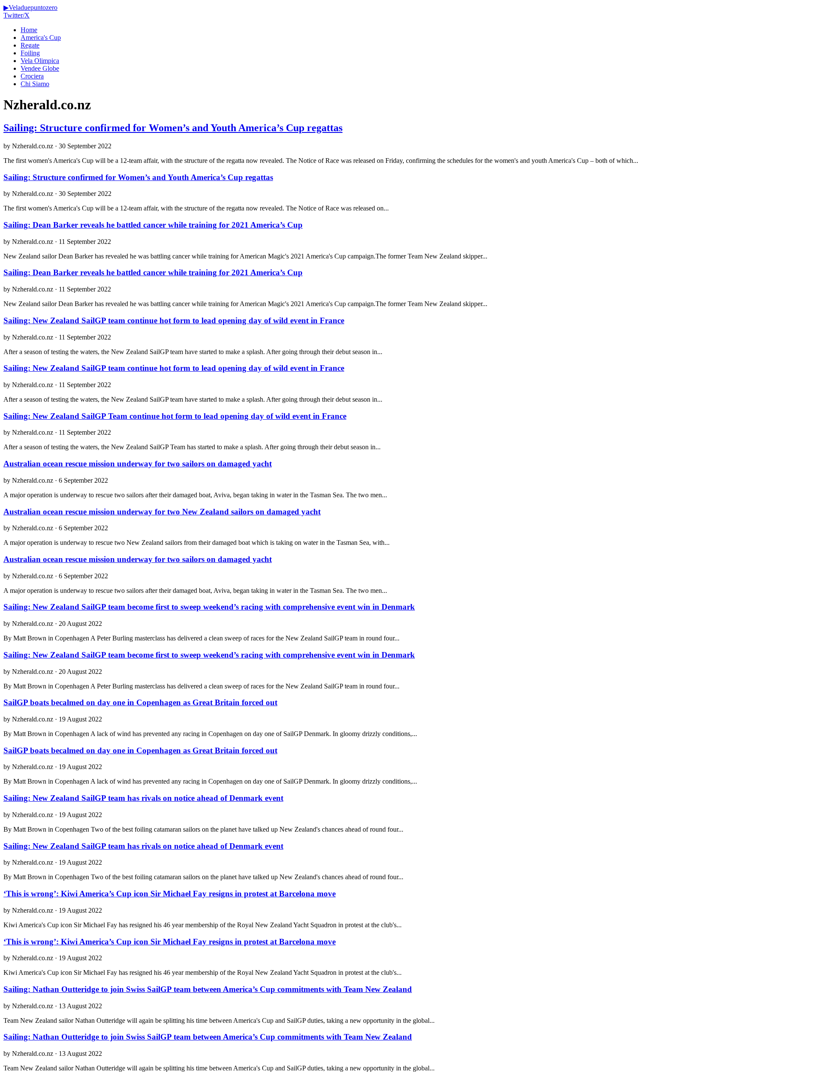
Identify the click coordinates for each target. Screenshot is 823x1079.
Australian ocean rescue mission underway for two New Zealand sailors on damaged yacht (162, 511)
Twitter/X (16, 15)
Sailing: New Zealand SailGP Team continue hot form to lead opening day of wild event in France (174, 416)
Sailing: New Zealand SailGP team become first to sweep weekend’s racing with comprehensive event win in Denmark (209, 606)
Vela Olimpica (40, 60)
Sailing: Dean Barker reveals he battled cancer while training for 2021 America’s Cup (153, 224)
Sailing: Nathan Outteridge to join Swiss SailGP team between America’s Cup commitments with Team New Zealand (207, 989)
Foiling (30, 53)
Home (29, 29)
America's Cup (41, 37)
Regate (30, 45)
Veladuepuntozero (30, 7)
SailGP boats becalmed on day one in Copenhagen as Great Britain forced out (140, 702)
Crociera (32, 76)
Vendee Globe (40, 68)
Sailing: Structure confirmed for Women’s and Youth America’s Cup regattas (172, 127)
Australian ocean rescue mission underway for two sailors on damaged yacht (137, 463)
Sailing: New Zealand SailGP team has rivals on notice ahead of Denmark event (143, 797)
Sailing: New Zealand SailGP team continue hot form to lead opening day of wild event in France (173, 320)
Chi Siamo (35, 83)
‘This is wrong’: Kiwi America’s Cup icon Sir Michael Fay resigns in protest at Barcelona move (169, 893)
